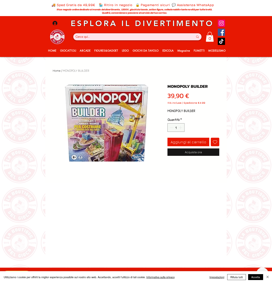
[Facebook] (221, 32)
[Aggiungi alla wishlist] (215, 142)
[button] (210, 37)
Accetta (255, 277)
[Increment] (181, 127)
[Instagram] (221, 23)
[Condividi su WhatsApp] (177, 169)
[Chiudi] (267, 277)
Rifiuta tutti (236, 277)
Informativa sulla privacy (160, 277)
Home (57, 70)
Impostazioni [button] (216, 277)
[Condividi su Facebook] (170, 169)
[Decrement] (171, 127)
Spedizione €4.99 (194, 102)
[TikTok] (221, 41)
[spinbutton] (176, 127)
